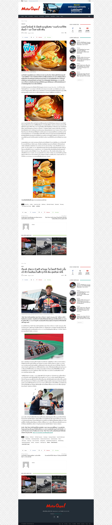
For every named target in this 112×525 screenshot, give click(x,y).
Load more (80, 80)
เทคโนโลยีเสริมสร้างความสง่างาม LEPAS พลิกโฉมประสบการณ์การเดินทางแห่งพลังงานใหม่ (44, 252)
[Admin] (22, 33)
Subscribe (87, 27)
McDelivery (43, 204)
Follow (80, 27)
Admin (26, 32)
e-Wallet (31, 204)
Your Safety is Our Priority (26, 206)
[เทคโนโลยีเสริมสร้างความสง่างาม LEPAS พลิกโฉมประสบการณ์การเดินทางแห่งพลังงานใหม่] (44, 246)
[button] (67, 8)
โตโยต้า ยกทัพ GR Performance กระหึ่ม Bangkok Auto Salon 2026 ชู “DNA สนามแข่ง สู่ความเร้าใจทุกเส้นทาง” (59, 252)
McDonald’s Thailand (50, 204)
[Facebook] (88, 1)
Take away (62, 204)
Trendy (25, 21)
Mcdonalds (57, 204)
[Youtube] (90, 1)
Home (22, 21)
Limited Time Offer (37, 204)
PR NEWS (28, 249)
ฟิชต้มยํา (33, 206)
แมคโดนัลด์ (38, 206)
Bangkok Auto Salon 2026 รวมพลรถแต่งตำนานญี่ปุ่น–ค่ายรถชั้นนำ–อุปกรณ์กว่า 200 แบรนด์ (83, 75)
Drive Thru (27, 204)
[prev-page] (22, 257)
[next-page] (24, 257)
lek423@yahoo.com (58, 513)
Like (73, 27)
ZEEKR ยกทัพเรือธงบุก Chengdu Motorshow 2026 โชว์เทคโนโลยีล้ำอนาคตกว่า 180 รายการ (29, 252)
